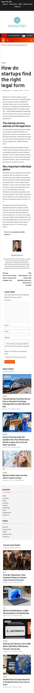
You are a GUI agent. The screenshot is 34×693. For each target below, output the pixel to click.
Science (5, 505)
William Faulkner (16, 409)
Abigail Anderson (7, 90)
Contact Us (17, 6)
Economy (3, 62)
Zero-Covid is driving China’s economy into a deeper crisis (9, 276)
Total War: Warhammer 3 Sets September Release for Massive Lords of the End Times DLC (15, 577)
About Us (5, 4)
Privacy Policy (13, 4)
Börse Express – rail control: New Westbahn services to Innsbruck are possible (24, 279)
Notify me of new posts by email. (16, 357)
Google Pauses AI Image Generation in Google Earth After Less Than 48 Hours (16, 682)
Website (7, 337)
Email (6, 331)
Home (4, 496)
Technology (6, 508)
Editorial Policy (27, 4)
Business (5, 640)
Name (6, 325)
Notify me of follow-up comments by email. (15, 353)
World (4, 501)
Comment (7, 300)
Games (4, 572)
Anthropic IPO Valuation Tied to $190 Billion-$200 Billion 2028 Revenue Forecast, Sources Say (17, 646)
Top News (6, 498)
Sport (4, 510)
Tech (4, 607)
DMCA (20, 4)
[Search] (31, 40)
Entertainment (7, 513)
